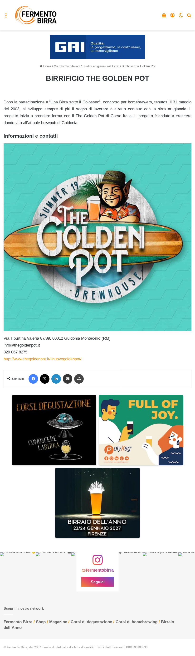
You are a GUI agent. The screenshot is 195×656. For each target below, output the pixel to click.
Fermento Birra (18, 622)
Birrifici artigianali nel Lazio (101, 66)
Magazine (58, 622)
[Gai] (97, 47)
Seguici (97, 582)
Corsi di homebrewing (136, 622)
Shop (41, 622)
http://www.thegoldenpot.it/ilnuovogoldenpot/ (42, 359)
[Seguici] (97, 562)
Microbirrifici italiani (67, 66)
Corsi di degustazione (91, 622)
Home (46, 66)
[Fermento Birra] (36, 15)
